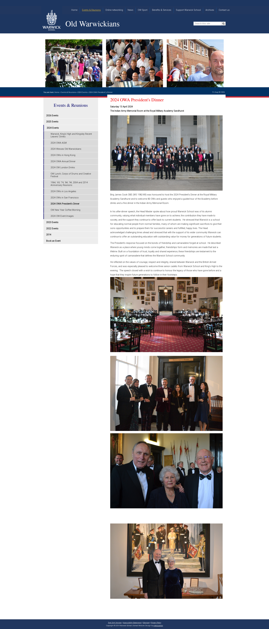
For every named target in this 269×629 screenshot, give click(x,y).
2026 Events (52, 115)
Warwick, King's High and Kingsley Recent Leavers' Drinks (71, 135)
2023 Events (52, 222)
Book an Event (53, 241)
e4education (158, 626)
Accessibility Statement (132, 623)
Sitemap (146, 623)
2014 (48, 234)
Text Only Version (115, 623)
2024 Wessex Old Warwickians (66, 149)
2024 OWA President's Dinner (101, 92)
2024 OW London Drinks (63, 167)
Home (56, 92)
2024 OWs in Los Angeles (63, 191)
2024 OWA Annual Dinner (63, 161)
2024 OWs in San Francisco (65, 197)
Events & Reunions (68, 92)
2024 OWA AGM (59, 143)
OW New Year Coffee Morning (65, 210)
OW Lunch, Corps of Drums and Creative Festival (71, 175)
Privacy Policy (156, 623)
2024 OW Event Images (62, 216)
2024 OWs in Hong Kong (63, 155)
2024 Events (82, 92)
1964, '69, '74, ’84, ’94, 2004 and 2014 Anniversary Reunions (69, 184)
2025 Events (52, 121)
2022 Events (52, 228)
